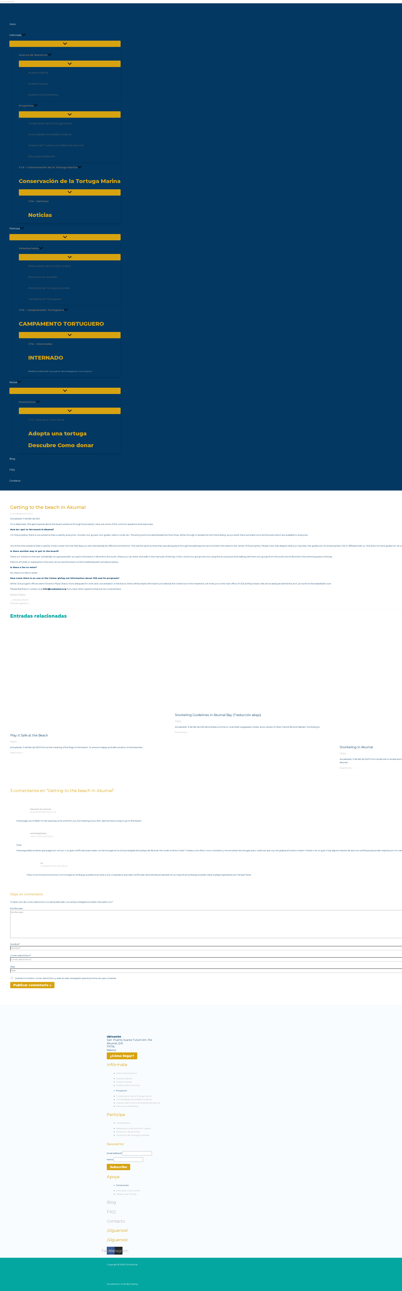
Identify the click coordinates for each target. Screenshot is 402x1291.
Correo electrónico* (20, 955)
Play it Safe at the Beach (29, 735)
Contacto (116, 1221)
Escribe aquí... (17, 908)
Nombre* (15, 944)
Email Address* (114, 1153)
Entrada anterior (19, 599)
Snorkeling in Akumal (356, 747)
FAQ (111, 1211)
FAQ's (30, 513)
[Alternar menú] (65, 44)
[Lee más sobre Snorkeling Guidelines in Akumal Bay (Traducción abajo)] (255, 708)
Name (110, 1159)
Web (12, 966)
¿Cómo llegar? (122, 1056)
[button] (24, 35)
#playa (22, 594)
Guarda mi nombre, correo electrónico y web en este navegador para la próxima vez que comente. (66, 978)
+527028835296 (38, 833)
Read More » (16, 752)
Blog (111, 1202)
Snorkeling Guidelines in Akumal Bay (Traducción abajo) (218, 715)
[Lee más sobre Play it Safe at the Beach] (90, 729)
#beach (14, 594)
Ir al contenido (7, 1)
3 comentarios (17, 513)
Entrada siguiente (20, 603)
